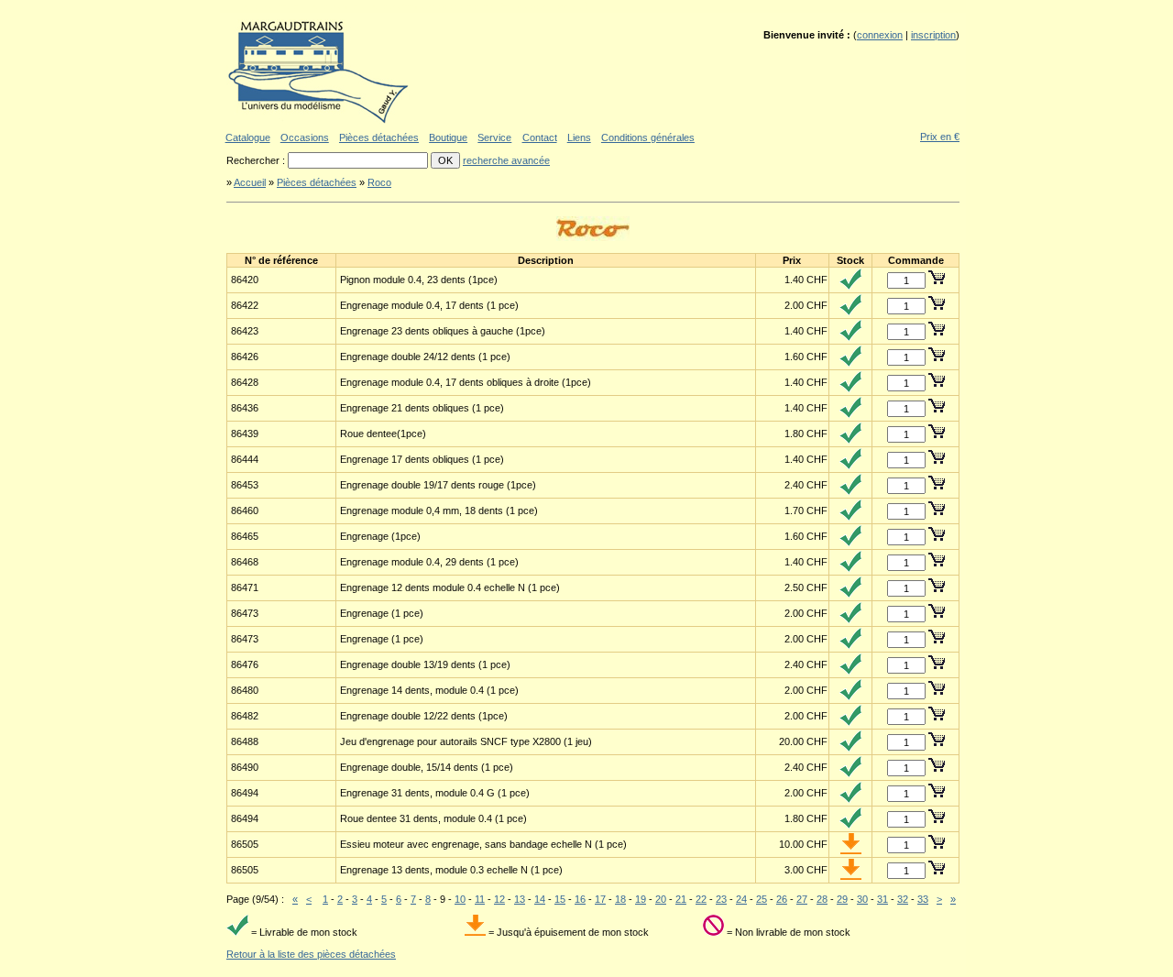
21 (680, 899)
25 (761, 899)
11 (480, 899)
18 (620, 899)
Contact (539, 137)
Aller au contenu (273, 6)
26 (781, 899)
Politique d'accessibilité (543, 6)
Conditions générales (648, 137)
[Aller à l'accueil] (318, 120)
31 (882, 899)
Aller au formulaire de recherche (431, 6)
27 (801, 899)
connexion (880, 34)
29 (842, 899)
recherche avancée (506, 160)
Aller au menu (338, 6)
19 (640, 899)
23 (721, 899)
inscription (933, 34)
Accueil (250, 182)
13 (519, 899)
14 (539, 899)
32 (902, 899)
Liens (579, 137)
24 (741, 899)
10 (460, 899)
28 (822, 899)
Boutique (448, 137)
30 (862, 899)
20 (660, 899)
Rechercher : (257, 160)
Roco (379, 182)
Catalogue (247, 137)
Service (494, 137)
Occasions (304, 137)
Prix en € (939, 136)
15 (559, 899)
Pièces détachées (379, 137)
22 (701, 899)
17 (600, 899)
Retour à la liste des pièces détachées (311, 954)
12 (499, 899)
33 (922, 899)
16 (580, 899)
